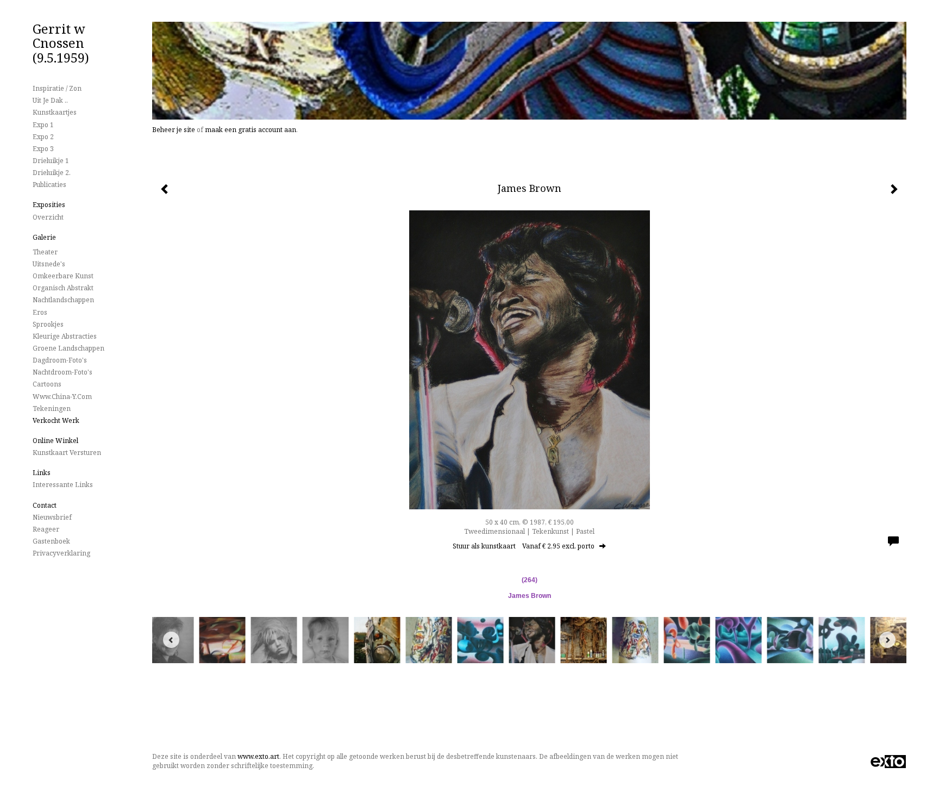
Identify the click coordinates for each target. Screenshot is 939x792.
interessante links (63, 484)
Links (42, 472)
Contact (45, 505)
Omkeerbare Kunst (63, 275)
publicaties (49, 184)
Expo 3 (43, 148)
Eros (40, 312)
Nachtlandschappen (63, 299)
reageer (46, 529)
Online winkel (55, 440)
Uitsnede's (49, 264)
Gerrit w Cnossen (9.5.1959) (61, 43)
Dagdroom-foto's (60, 360)
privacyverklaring (61, 553)
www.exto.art (258, 756)
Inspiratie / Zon (57, 88)
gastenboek (51, 541)
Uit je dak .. (50, 100)
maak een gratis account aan (250, 129)
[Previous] (171, 640)
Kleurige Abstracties (65, 336)
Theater (45, 252)
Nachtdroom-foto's (62, 372)
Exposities (49, 204)
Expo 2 (43, 136)
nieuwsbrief (52, 517)
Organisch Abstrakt (63, 287)
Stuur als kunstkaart (523, 546)
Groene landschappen (68, 348)
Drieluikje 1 (51, 160)
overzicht (48, 217)
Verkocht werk (56, 420)
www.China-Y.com (62, 396)
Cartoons (47, 384)
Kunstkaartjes (55, 112)
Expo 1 (43, 124)
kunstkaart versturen (67, 452)
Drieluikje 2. (52, 172)
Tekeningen (52, 408)
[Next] (887, 640)
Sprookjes (48, 324)
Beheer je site (173, 129)
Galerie (44, 237)
